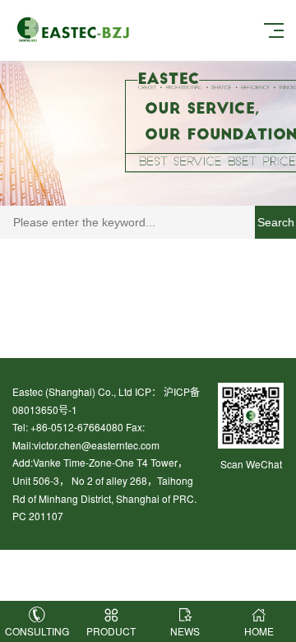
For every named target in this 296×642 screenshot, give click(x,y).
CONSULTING (37, 631)
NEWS (185, 631)
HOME (259, 631)
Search (275, 222)
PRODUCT (111, 631)
